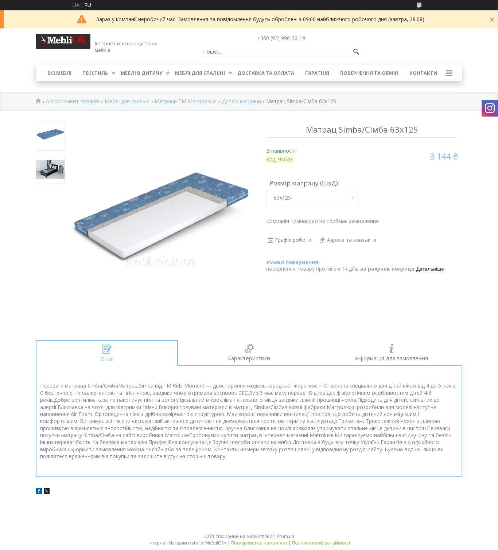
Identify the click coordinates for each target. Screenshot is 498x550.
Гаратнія (317, 73)
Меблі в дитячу (142, 73)
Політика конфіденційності (321, 543)
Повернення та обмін (369, 73)
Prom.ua (285, 536)
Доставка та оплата (265, 73)
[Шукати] (356, 52)
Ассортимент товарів (72, 101)
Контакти (423, 73)
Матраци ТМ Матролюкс (186, 101)
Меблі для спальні (200, 73)
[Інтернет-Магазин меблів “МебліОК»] (63, 41)
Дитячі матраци (241, 101)
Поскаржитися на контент (259, 543)
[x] (47, 491)
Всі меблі (59, 73)
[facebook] (39, 491)
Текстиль (95, 73)
